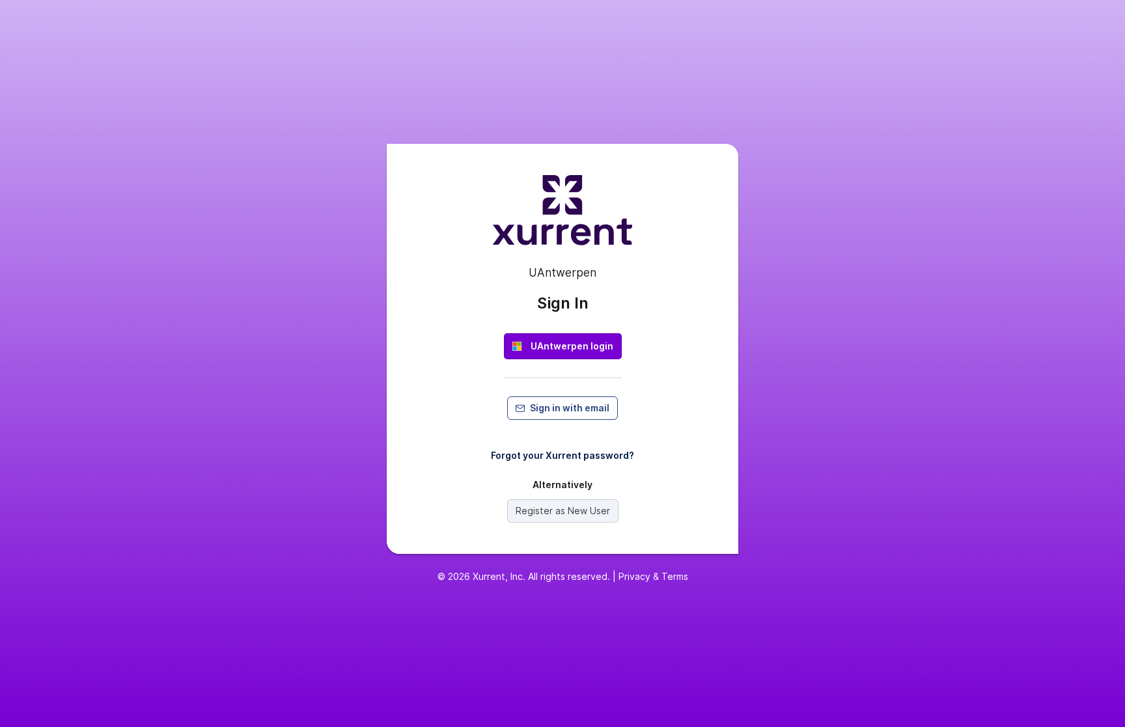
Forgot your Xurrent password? (562, 455)
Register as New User (563, 510)
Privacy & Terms (653, 576)
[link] (563, 346)
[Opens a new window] (562, 215)
